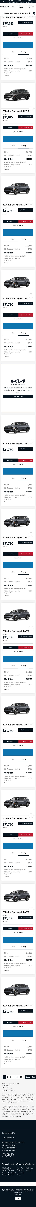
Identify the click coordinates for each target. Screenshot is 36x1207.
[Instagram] (8, 1155)
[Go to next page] (17, 1077)
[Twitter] (12, 1155)
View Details (10, 34)
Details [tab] (12, 52)
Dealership (30, 1164)
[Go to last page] (21, 1077)
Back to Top (30, 1077)
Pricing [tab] (23, 52)
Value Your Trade (27, 34)
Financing (21, 1164)
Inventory (12, 1164)
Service (5, 1164)
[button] (31, 108)
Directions (29, 1171)
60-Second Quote (27, 22)
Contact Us (9, 1138)
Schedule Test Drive (18, 38)
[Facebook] (4, 1155)
